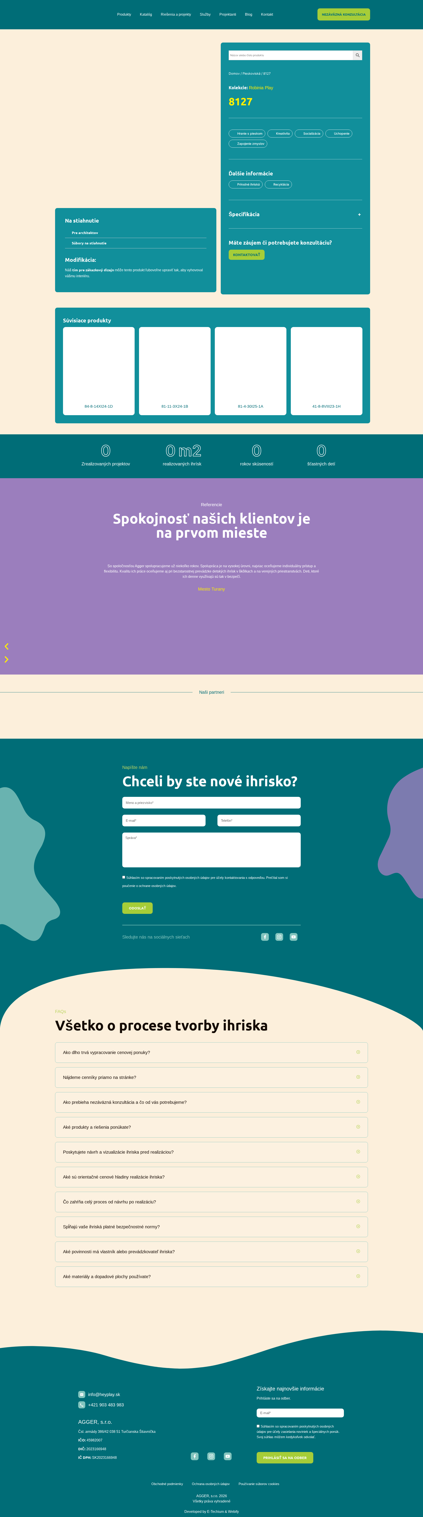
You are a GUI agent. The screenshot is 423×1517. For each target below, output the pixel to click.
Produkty (124, 14)
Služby (205, 14)
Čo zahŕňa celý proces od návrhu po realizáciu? (109, 1201)
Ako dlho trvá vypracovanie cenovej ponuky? (106, 1052)
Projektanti (227, 14)
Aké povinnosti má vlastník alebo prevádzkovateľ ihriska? (119, 1251)
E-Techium (215, 1511)
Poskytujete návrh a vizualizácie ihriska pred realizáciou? (118, 1152)
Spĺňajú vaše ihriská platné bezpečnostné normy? (111, 1226)
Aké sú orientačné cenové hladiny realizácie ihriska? (114, 1177)
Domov (234, 74)
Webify (233, 1511)
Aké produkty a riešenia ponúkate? (97, 1127)
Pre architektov (85, 232)
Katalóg (146, 14)
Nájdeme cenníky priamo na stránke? (99, 1077)
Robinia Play (261, 87)
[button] (135, 233)
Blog (248, 14)
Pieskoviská (251, 74)
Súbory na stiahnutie (89, 243)
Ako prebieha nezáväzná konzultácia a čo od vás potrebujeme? (125, 1102)
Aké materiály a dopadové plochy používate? (107, 1276)
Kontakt (267, 14)
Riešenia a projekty (176, 14)
